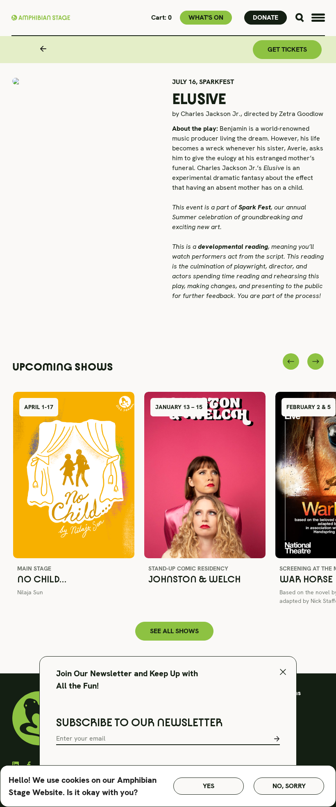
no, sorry (289, 786)
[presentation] (291, 361)
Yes (208, 786)
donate (265, 17)
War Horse (306, 579)
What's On (205, 17)
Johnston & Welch (194, 579)
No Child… (41, 579)
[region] (168, 786)
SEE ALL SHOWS (174, 631)
